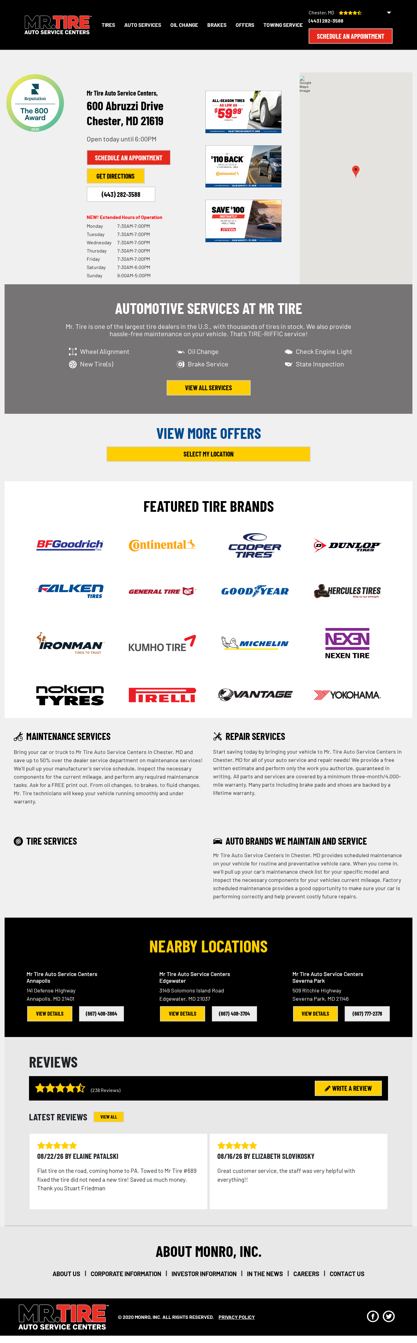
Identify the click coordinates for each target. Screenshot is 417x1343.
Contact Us (347, 1273)
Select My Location (208, 454)
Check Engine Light (324, 351)
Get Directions (115, 176)
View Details (49, 1013)
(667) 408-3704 (234, 1013)
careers (306, 1273)
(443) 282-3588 (326, 21)
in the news (265, 1273)
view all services (208, 387)
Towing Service (283, 25)
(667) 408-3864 (101, 1013)
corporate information (126, 1273)
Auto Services (142, 25)
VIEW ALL (108, 1116)
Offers (245, 25)
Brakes (217, 25)
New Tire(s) (96, 364)
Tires (108, 25)
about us (66, 1273)
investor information (204, 1273)
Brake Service (208, 364)
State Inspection (320, 364)
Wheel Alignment (104, 351)
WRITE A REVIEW (352, 1088)
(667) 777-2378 (367, 1013)
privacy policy (237, 1317)
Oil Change (184, 25)
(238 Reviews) (105, 1090)
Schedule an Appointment (350, 36)
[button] (356, 171)
